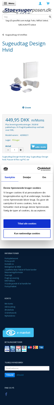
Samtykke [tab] (10, 177)
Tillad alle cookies (27, 223)
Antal (8, 146)
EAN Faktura (10, 280)
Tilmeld (9, 375)
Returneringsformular (14, 272)
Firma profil (10, 261)
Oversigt (8, 275)
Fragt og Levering (12, 278)
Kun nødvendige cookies (27, 233)
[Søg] (50, 16)
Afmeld (20, 375)
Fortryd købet (10, 286)
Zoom (28, 107)
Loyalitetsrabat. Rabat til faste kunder (21, 269)
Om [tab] (44, 177)
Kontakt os (9, 264)
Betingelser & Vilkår (13, 267)
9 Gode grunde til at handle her (18, 283)
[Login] (40, 3)
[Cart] (48, 3)
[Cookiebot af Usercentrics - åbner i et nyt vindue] (38, 169)
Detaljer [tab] (27, 177)
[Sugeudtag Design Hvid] (27, 77)
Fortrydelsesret (11, 258)
